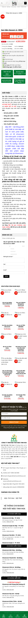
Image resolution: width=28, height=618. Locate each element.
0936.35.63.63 (10, 531)
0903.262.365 (10, 589)
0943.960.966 (10, 572)
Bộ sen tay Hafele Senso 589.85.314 (7, 303)
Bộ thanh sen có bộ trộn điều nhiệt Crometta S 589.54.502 (21, 348)
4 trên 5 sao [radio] (7, 251)
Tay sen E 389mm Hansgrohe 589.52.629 (20, 304)
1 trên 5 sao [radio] (6, 246)
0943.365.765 (10, 597)
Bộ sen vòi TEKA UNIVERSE (21, 326)
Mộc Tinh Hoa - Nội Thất (13, 498)
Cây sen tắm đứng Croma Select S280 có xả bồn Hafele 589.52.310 (7, 372)
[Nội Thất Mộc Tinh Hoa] (14, 3)
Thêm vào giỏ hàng (7, 73)
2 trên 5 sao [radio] (18, 246)
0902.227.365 (10, 522)
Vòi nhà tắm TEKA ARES (21, 395)
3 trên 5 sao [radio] (7, 248)
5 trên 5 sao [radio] (7, 254)
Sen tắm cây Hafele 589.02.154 (7, 326)
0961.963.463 (10, 563)
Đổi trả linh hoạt (7, 59)
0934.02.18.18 (10, 554)
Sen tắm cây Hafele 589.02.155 (7, 395)
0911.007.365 (10, 539)
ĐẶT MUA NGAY (20, 71)
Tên (4, 264)
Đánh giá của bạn (8, 256)
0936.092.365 (10, 606)
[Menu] (25, 3)
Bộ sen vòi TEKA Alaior (7, 347)
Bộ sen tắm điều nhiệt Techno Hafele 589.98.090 (21, 372)
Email (5, 270)
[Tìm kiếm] (1, 3)
